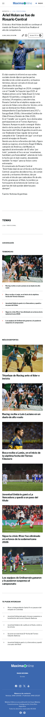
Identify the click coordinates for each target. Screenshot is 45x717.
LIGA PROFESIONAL (18, 11)
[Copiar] (23, 35)
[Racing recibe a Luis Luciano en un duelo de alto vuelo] (22, 268)
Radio (40, 3)
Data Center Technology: (24, 713)
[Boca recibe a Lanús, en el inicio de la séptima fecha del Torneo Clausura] (22, 435)
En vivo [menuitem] (22, 676)
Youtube (28, 686)
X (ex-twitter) (24, 686)
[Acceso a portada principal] (22, 3)
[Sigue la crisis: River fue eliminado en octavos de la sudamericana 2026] (22, 519)
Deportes (5, 11)
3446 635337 (35, 695)
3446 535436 (16, 695)
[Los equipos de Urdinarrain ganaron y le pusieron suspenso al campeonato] (22, 560)
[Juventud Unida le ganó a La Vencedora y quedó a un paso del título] (22, 477)
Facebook (16, 686)
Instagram (20, 686)
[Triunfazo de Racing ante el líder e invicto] (22, 358)
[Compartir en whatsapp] (26, 35)
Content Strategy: (21, 713)
